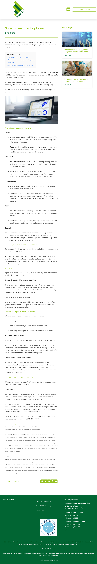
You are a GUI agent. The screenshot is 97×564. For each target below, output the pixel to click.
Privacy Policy (40, 510)
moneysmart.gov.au (13, 424)
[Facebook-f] (66, 530)
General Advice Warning (43, 506)
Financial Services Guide (43, 501)
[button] (68, 9)
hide (17, 54)
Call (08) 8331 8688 (71, 500)
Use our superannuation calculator (19, 377)
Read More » (68, 55)
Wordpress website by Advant (48, 560)
